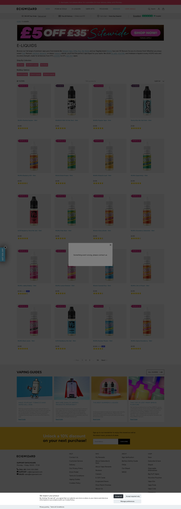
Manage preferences (127, 501)
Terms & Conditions (57, 507)
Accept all (118, 496)
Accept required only (133, 496)
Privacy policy (44, 507)
